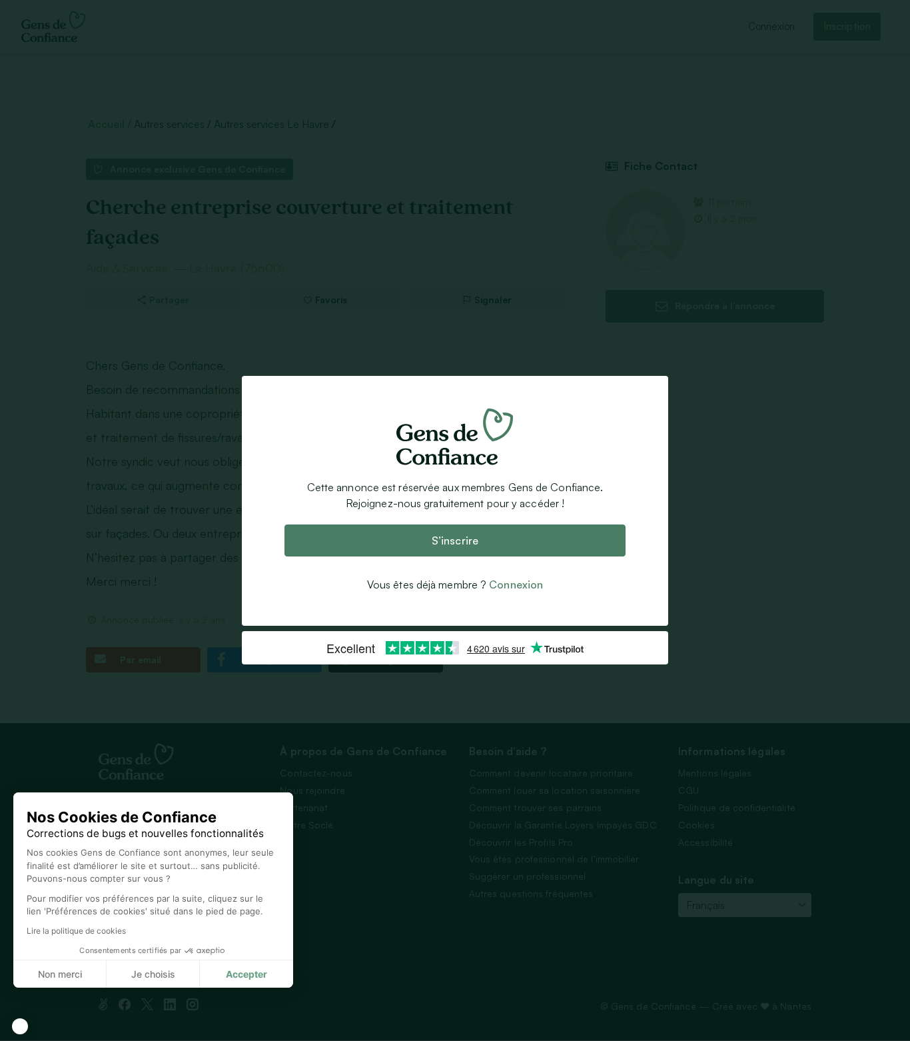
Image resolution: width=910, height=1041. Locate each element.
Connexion (516, 585)
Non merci (60, 974)
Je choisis (153, 974)
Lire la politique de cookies (76, 931)
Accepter (246, 974)
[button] (20, 1026)
